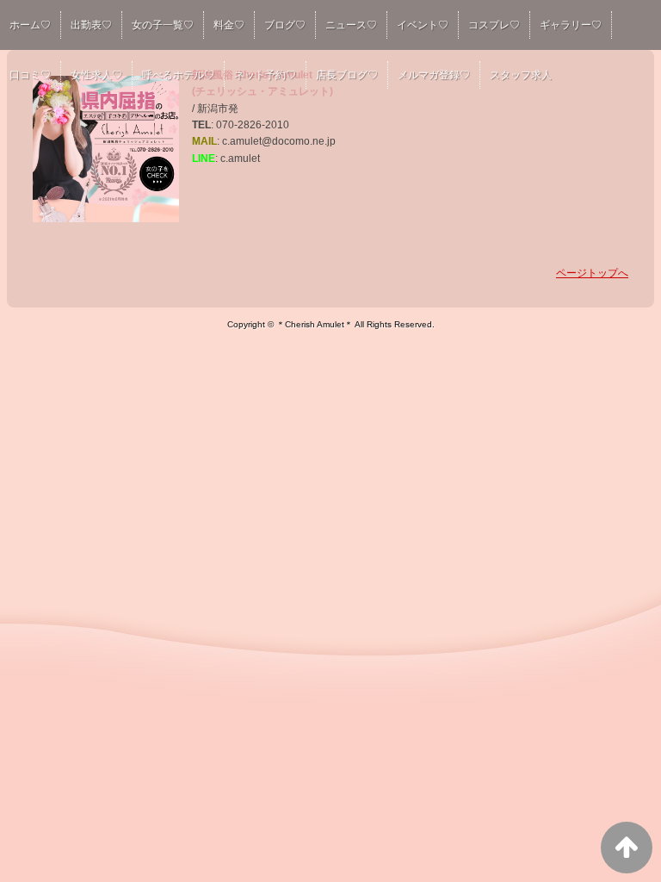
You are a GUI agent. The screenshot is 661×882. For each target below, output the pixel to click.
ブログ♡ (285, 25)
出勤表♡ (91, 25)
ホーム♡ (30, 25)
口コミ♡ (30, 75)
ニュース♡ (351, 25)
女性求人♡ (96, 75)
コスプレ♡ (494, 25)
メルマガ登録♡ (434, 75)
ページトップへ (592, 273)
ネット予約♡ (265, 75)
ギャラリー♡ (571, 25)
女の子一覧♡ (163, 25)
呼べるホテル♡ (178, 75)
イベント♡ (422, 25)
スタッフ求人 (521, 75)
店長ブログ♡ (347, 75)
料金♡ (228, 25)
